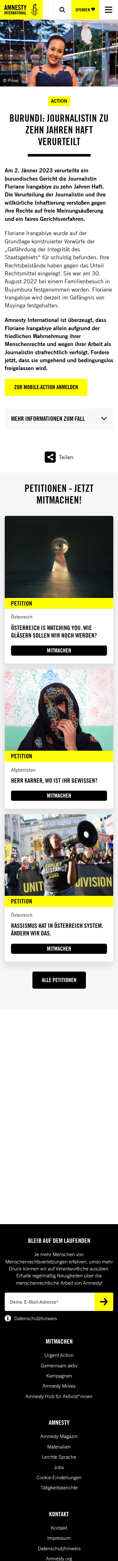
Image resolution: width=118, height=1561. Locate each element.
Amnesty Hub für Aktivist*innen (59, 1396)
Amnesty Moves (59, 1386)
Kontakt (59, 1528)
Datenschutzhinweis (59, 1548)
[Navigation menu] (108, 9)
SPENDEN (83, 9)
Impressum (59, 1538)
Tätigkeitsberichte (59, 1487)
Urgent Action (59, 1355)
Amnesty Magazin (59, 1436)
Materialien (59, 1446)
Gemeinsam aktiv (59, 1365)
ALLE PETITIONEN (59, 980)
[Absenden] (103, 1302)
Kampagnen (59, 1375)
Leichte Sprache (59, 1457)
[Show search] (62, 9)
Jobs (59, 1467)
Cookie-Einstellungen (59, 1477)
